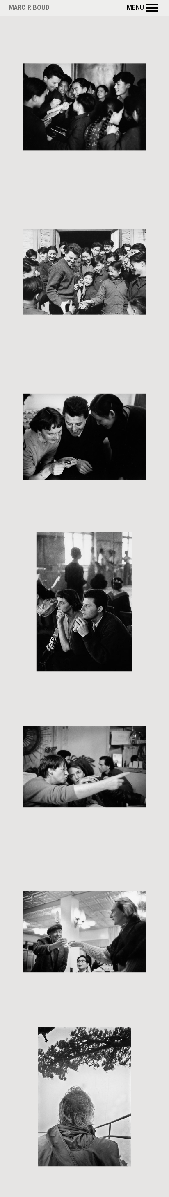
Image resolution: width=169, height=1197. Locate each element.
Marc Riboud (29, 8)
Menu (135, 8)
